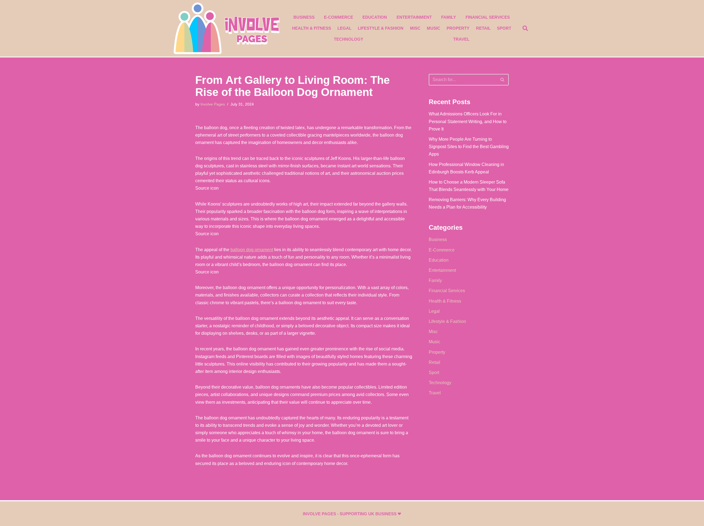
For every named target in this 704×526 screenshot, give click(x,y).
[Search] (502, 79)
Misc (415, 28)
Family (448, 17)
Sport (504, 28)
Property (458, 28)
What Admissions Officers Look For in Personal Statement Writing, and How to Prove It (468, 121)
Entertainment (414, 17)
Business (304, 17)
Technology (348, 39)
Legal (344, 28)
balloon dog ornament (251, 249)
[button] (525, 28)
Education (374, 17)
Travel (461, 39)
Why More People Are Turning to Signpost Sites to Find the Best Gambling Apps (469, 146)
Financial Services (488, 17)
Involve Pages (212, 104)
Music (433, 28)
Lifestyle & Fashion (380, 28)
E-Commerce (338, 17)
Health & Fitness (311, 28)
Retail (483, 28)
